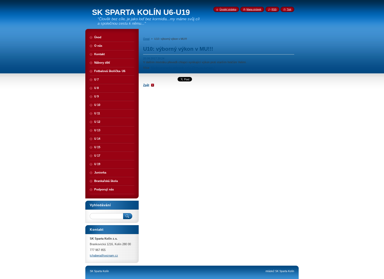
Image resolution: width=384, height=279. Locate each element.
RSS (274, 9)
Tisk (289, 9)
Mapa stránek (253, 9)
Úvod (146, 39)
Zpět (146, 85)
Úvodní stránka (228, 9)
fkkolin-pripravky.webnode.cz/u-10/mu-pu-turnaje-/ (183, 67)
